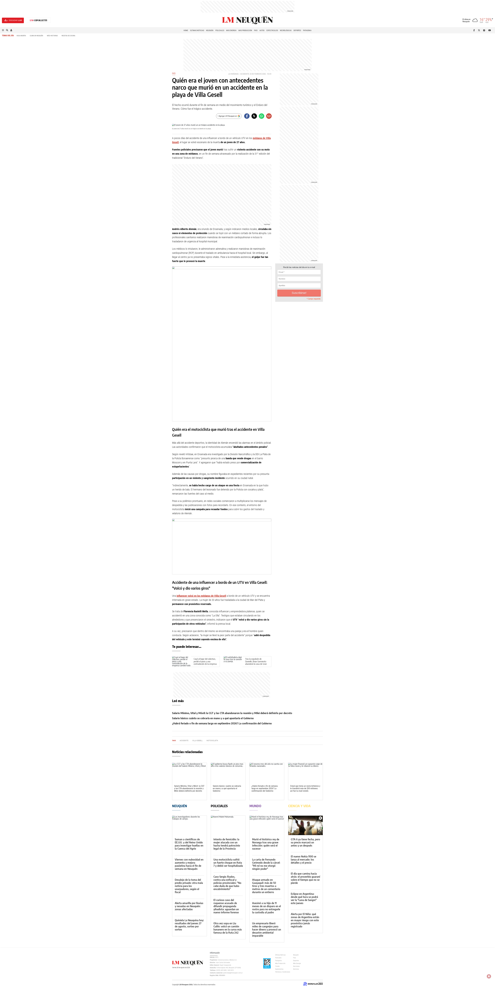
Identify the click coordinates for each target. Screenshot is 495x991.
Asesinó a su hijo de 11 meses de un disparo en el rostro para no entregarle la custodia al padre (266, 907)
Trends (277, 966)
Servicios (296, 969)
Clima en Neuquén (36, 35)
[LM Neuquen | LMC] (38, 20)
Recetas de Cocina (68, 35)
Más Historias (52, 35)
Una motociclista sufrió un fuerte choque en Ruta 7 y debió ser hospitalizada (228, 862)
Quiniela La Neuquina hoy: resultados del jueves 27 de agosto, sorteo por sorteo (189, 924)
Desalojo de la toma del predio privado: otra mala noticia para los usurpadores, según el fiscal (189, 886)
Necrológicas (285, 30)
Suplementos (279, 969)
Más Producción (245, 30)
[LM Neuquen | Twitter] (479, 30)
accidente (244, 74)
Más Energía (231, 30)
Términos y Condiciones (282, 972)
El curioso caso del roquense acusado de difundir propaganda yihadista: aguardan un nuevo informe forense (226, 906)
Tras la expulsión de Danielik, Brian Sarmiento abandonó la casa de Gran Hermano (256, 663)
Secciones (296, 966)
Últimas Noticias (197, 30)
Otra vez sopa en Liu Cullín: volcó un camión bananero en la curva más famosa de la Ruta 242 (227, 928)
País (255, 30)
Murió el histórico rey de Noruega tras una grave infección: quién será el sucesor (265, 844)
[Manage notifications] (489, 976)
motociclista (212, 740)
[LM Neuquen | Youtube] (489, 30)
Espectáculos (272, 30)
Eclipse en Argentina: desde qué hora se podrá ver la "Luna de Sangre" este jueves (304, 898)
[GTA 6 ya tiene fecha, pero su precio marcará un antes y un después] (305, 825)
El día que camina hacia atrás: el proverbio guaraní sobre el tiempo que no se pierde (305, 878)
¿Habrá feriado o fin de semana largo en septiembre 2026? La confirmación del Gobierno (222, 723)
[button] (3, 30)
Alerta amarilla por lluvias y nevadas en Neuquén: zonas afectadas (189, 906)
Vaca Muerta (21, 35)
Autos (261, 30)
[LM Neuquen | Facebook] (474, 30)
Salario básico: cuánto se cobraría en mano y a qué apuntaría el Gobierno (213, 718)
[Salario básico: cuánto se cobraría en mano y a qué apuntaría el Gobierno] (228, 772)
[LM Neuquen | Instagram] (484, 30)
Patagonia (307, 30)
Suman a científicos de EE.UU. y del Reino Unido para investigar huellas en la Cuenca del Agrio (189, 844)
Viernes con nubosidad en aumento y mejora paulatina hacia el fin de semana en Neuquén (189, 864)
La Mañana (233, 74)
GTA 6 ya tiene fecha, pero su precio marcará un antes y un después (305, 842)
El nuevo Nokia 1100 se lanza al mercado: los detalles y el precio (303, 859)
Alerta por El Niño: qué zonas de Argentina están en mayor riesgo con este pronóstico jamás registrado (305, 920)
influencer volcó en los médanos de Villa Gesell (201, 595)
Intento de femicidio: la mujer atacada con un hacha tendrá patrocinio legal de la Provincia (226, 844)
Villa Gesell (197, 740)
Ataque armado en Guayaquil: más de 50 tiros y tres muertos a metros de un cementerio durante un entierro (266, 886)
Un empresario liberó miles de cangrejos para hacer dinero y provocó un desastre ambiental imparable (266, 929)
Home (186, 30)
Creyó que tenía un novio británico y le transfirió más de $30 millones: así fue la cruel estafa (305, 788)
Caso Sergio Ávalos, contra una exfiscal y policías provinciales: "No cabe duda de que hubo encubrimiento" (227, 883)
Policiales (219, 30)
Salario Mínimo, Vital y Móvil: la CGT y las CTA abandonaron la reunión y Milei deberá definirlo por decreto (232, 713)
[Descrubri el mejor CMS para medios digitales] (313, 986)
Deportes (297, 30)
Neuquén (209, 30)
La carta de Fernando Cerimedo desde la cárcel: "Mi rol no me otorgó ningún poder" (266, 864)
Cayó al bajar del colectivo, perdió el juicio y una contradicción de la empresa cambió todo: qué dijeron (205, 663)
